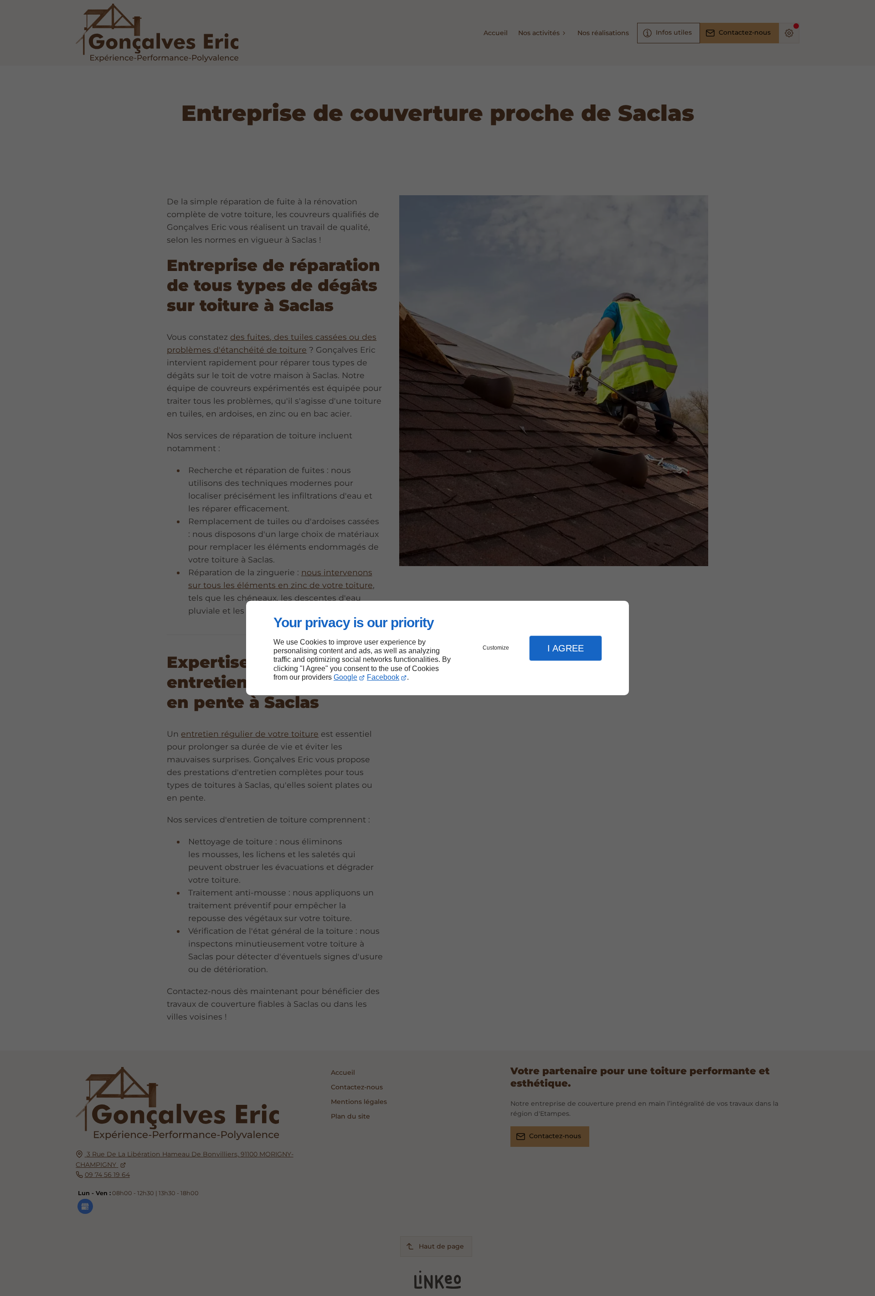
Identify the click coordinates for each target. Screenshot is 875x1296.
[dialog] (437, 648)
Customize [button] (496, 648)
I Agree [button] (565, 648)
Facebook (383, 677)
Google (345, 677)
